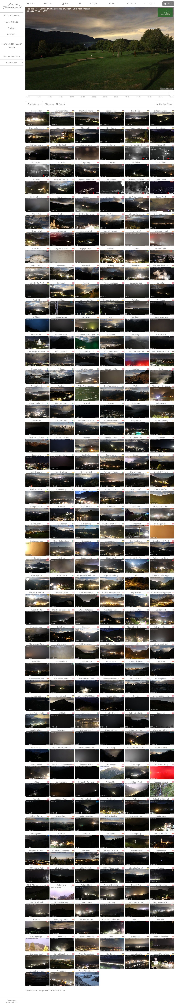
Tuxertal (82, 410)
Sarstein (82, 840)
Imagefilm (11, 34)
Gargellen (157, 289)
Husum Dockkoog (35, 978)
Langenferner (58, 427)
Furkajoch (58, 203)
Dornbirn (57, 169)
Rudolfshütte (34, 616)
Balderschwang (158, 117)
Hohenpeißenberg (134, 221)
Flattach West (133, 788)
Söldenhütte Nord (84, 788)
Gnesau (33, 926)
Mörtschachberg (134, 737)
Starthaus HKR (133, 513)
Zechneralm (158, 857)
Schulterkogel (34, 943)
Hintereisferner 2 (84, 358)
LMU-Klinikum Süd (134, 358)
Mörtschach (34, 754)
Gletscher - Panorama (60, 754)
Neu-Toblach (58, 582)
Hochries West (34, 479)
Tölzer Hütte (158, 341)
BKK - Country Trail (134, 909)
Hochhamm (58, 307)
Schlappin (157, 307)
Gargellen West (109, 289)
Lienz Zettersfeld (35, 720)
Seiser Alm (83, 548)
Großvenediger (34, 548)
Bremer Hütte (108, 376)
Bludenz (57, 221)
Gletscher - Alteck (159, 737)
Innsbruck (107, 341)
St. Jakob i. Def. (133, 565)
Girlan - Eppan (108, 496)
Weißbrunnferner (35, 444)
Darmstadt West (34, 857)
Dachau (57, 393)
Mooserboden (34, 634)
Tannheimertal (133, 135)
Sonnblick (157, 720)
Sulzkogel (132, 324)
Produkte (12, 28)
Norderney (108, 961)
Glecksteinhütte (109, 616)
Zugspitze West (109, 238)
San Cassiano (83, 565)
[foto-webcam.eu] (163, 88)
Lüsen (131, 462)
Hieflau (132, 926)
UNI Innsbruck (58, 358)
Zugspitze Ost (83, 255)
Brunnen (82, 444)
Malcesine (83, 720)
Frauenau (82, 857)
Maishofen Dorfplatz (135, 634)
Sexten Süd (158, 616)
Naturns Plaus (58, 410)
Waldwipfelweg (34, 823)
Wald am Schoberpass (110, 926)
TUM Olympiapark (84, 393)
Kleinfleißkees (108, 720)
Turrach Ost (133, 892)
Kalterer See (83, 513)
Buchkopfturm (133, 548)
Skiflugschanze (34, 152)
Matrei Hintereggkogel (160, 599)
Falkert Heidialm (109, 892)
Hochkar (157, 926)
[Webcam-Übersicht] (13, 6)
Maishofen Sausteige (60, 616)
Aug (114, 3)
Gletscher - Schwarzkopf (61, 771)
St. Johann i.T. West (159, 548)
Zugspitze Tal (83, 238)
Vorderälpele (158, 255)
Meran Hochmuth (35, 410)
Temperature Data (12, 56)
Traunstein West (109, 857)
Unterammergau (159, 221)
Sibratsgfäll (83, 135)
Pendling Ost (133, 444)
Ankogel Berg (58, 806)
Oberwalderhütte (35, 651)
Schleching (83, 530)
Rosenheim (33, 462)
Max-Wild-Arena (84, 117)
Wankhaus (132, 272)
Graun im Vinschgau (85, 341)
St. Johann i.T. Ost (159, 513)
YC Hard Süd (161, 152)
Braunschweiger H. (159, 324)
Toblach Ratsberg (159, 565)
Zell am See (108, 651)
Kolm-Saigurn (108, 737)
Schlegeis (132, 410)
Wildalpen (58, 943)
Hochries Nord (58, 479)
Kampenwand (34, 513)
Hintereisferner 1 (109, 358)
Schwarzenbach (34, 961)
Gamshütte (33, 427)
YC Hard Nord (136, 152)
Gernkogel (132, 771)
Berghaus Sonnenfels (60, 857)
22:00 (149, 3)
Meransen (157, 444)
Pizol (107, 324)
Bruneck (57, 513)
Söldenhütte (58, 788)
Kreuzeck (82, 272)
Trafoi (131, 393)
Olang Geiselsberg (59, 548)
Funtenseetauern (35, 685)
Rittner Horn (58, 462)
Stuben (82, 203)
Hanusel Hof (11, 62)
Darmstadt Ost (158, 840)
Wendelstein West (84, 427)
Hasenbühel (158, 169)
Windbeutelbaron (109, 685)
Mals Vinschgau (84, 376)
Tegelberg (82, 169)
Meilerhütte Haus (159, 272)
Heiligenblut (108, 702)
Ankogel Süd (108, 788)
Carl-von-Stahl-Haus (85, 702)
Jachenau (82, 324)
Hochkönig (58, 720)
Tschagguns (58, 272)
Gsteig (107, 272)
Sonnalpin (33, 255)
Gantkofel (82, 462)
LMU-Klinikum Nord (159, 358)
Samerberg (108, 462)
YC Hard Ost (37, 169)
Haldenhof (112, 186)
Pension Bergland (87, 186)
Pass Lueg (107, 754)
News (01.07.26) (12, 22)
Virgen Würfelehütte (85, 582)
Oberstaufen (108, 117)
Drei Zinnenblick (84, 599)
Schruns (132, 255)
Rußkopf (33, 324)
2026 (95, 3)
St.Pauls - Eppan (109, 479)
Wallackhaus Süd (59, 685)
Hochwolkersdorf (159, 943)
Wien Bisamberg (59, 961)
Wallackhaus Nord (84, 685)
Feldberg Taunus (59, 926)
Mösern (82, 289)
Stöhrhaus (157, 668)
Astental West (158, 754)
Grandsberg (58, 823)
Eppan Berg (58, 496)
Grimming (107, 909)
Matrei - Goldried (35, 599)
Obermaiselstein (35, 135)
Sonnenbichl (34, 393)
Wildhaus (132, 307)
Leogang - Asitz (59, 599)
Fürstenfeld (33, 341)
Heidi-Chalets (158, 892)
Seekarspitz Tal (133, 823)
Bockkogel (133, 341)
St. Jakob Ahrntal (159, 479)
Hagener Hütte (84, 771)
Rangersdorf (34, 771)
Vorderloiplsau (83, 668)
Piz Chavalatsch (109, 393)
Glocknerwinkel (159, 651)
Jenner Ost (58, 702)
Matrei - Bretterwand (110, 599)
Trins (156, 376)
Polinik (132, 806)
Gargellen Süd (133, 289)
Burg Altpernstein (159, 909)
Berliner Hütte (59, 444)
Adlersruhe (58, 651)
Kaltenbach (158, 410)
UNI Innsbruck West (35, 358)
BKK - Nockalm (84, 875)
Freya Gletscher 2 (84, 978)
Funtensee (108, 668)
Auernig (33, 806)
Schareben (108, 840)
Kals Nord (57, 634)
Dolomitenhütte (134, 720)
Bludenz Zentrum (84, 221)
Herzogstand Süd (84, 307)
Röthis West (158, 203)
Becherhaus (34, 376)
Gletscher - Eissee (84, 754)
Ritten (157, 462)
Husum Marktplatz (159, 961)
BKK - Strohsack (34, 909)
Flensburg (58, 978)
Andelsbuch (58, 152)
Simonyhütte (34, 840)
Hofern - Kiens (34, 496)
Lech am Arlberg (59, 186)
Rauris (132, 702)
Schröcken (132, 169)
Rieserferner (58, 530)
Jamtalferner (58, 324)
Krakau (157, 875)
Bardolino (107, 806)
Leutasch (57, 289)
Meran (107, 410)
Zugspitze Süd (133, 238)
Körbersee (108, 169)
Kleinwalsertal (83, 152)
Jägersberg (58, 135)
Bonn (106, 943)
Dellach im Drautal (159, 806)
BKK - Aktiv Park (34, 875)
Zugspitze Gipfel (159, 238)
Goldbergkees (34, 737)
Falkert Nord (83, 892)
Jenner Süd (33, 702)
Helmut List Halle (84, 943)
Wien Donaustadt (84, 961)
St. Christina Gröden (110, 530)
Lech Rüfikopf (34, 203)
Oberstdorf (158, 135)
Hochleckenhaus (109, 823)
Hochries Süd (83, 479)
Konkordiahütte (134, 668)
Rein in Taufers (158, 496)
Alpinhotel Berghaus (160, 393)
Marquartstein (108, 548)
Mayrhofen (133, 427)
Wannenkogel (58, 341)
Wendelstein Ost (109, 427)
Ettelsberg (133, 943)
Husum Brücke (133, 961)
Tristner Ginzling (159, 427)
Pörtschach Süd (84, 926)
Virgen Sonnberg (109, 582)
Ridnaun (57, 376)
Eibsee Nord (58, 238)
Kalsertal (82, 634)
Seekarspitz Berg (84, 823)
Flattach (33, 788)
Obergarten (108, 203)
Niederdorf (108, 565)
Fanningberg (133, 840)
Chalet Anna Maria (136, 186)
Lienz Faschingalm (159, 702)
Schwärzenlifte (59, 117)
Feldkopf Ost (158, 685)
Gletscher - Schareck (135, 754)
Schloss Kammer (84, 651)
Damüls (33, 186)
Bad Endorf (133, 496)
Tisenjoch (132, 376)
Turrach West (83, 909)
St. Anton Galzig (134, 203)
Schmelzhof (161, 186)
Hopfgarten (133, 599)
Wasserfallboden (84, 616)
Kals (106, 634)
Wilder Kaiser (34, 565)
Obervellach (83, 806)
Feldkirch (107, 255)
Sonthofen (132, 117)
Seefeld (33, 307)
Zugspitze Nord (59, 255)
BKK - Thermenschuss (36, 892)
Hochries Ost (133, 479)
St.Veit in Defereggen (160, 582)
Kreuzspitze (34, 582)
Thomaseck (108, 771)
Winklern (57, 737)
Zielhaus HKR (34, 530)
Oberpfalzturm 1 (134, 875)
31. (131, 3)
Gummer (107, 513)
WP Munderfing (159, 771)
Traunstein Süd (133, 857)
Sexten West (133, 616)
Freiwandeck (58, 668)
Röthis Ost (33, 221)
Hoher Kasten (34, 272)
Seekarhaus (158, 823)
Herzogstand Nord (109, 307)
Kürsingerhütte (158, 530)
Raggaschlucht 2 (159, 788)
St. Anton (107, 221)
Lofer (131, 582)
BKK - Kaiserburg (59, 909)
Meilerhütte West (35, 289)
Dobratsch (58, 892)
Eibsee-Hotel (34, 238)
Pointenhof (133, 530)
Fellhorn (107, 152)
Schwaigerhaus (158, 634)
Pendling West (108, 444)
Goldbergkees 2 (84, 737)
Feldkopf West (133, 685)
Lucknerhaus (133, 651)
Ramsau (57, 840)
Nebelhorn (108, 135)
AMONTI (82, 496)
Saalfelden (33, 668)
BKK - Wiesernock (109, 875)
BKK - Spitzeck (59, 875)
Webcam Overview (12, 15)
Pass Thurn (58, 565)
